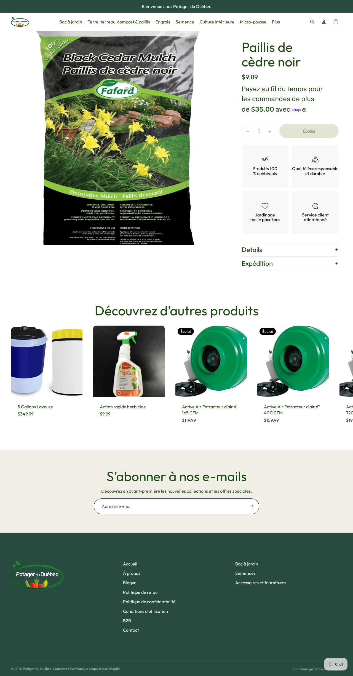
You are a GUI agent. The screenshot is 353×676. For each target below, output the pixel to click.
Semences (245, 573)
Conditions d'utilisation (145, 611)
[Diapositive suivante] (337, 378)
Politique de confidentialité (149, 601)
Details (252, 249)
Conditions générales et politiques (317, 669)
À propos (131, 573)
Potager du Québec (37, 669)
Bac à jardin (246, 564)
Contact (131, 630)
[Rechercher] (312, 22)
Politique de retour (141, 592)
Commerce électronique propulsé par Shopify (86, 669)
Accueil (130, 564)
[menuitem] (276, 22)
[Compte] (324, 22)
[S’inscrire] (251, 506)
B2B (127, 620)
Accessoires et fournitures (260, 582)
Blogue (130, 582)
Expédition (257, 263)
